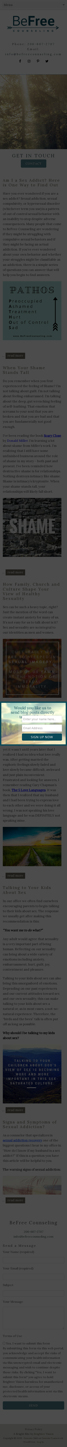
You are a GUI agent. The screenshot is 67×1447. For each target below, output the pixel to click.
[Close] (62, 702)
